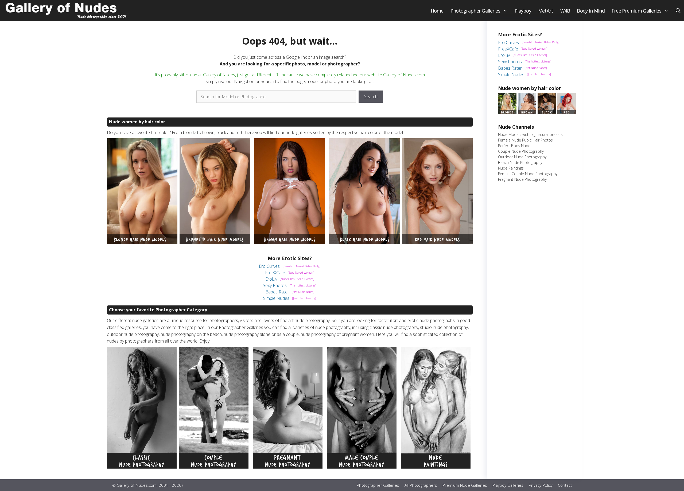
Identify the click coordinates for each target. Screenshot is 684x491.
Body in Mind (590, 10)
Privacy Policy (541, 485)
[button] (678, 10)
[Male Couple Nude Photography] (362, 467)
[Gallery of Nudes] (67, 10)
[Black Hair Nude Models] (364, 242)
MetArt (545, 10)
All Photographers (421, 485)
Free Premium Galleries (636, 10)
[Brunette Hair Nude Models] (215, 242)
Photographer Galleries (475, 10)
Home (437, 10)
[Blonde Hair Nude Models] (142, 242)
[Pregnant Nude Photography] (287, 467)
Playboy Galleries (507, 485)
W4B (565, 10)
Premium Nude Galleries (464, 485)
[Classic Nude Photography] (142, 467)
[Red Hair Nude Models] (437, 242)
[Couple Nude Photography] (213, 467)
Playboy (523, 10)
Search (371, 97)
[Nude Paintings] (436, 467)
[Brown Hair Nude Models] (289, 242)
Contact (565, 485)
